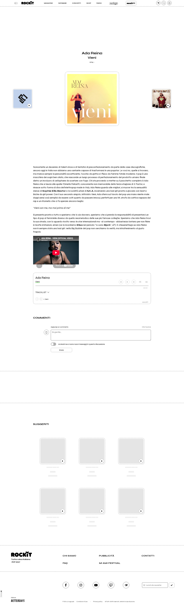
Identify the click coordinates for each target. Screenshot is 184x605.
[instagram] (81, 585)
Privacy (1, 594)
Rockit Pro (131, 3)
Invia (61, 350)
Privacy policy (97, 601)
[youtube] (96, 585)
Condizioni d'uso (82, 601)
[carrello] (158, 3)
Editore (12, 598)
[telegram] (126, 585)
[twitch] (111, 585)
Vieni (37, 281)
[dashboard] (169, 3)
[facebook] (66, 585)
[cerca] (164, 3)
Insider (113, 3)
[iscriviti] (171, 585)
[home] (27, 3)
